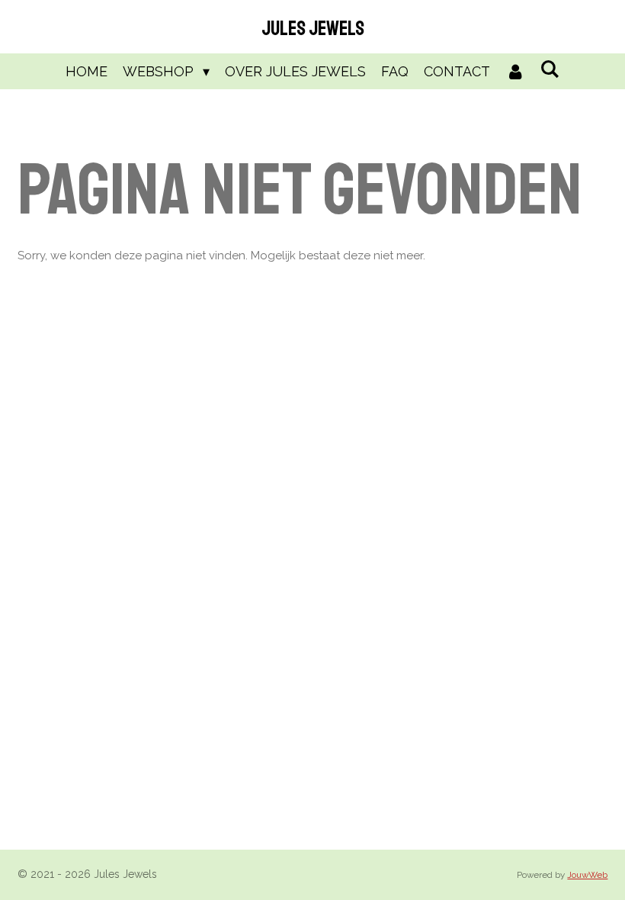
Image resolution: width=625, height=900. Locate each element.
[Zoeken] (550, 69)
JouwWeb (587, 874)
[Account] (515, 71)
